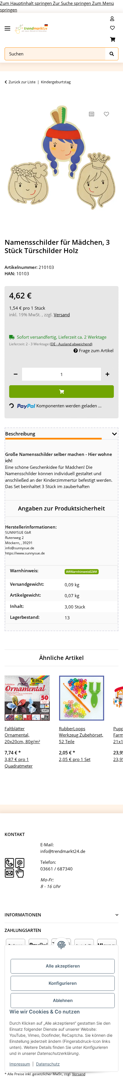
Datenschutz (48, 1063)
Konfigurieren (63, 983)
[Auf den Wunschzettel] (106, 114)
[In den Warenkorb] (9, 98)
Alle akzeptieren (63, 966)
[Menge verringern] (15, 374)
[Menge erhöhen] (107, 374)
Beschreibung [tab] (20, 434)
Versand (62, 314)
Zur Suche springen (72, 3)
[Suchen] (111, 53)
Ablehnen (63, 1000)
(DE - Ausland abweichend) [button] (71, 344)
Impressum (19, 1063)
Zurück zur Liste (22, 81)
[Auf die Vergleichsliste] (91, 114)
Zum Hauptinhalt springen (26, 3)
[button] (112, 18)
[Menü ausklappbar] (7, 26)
